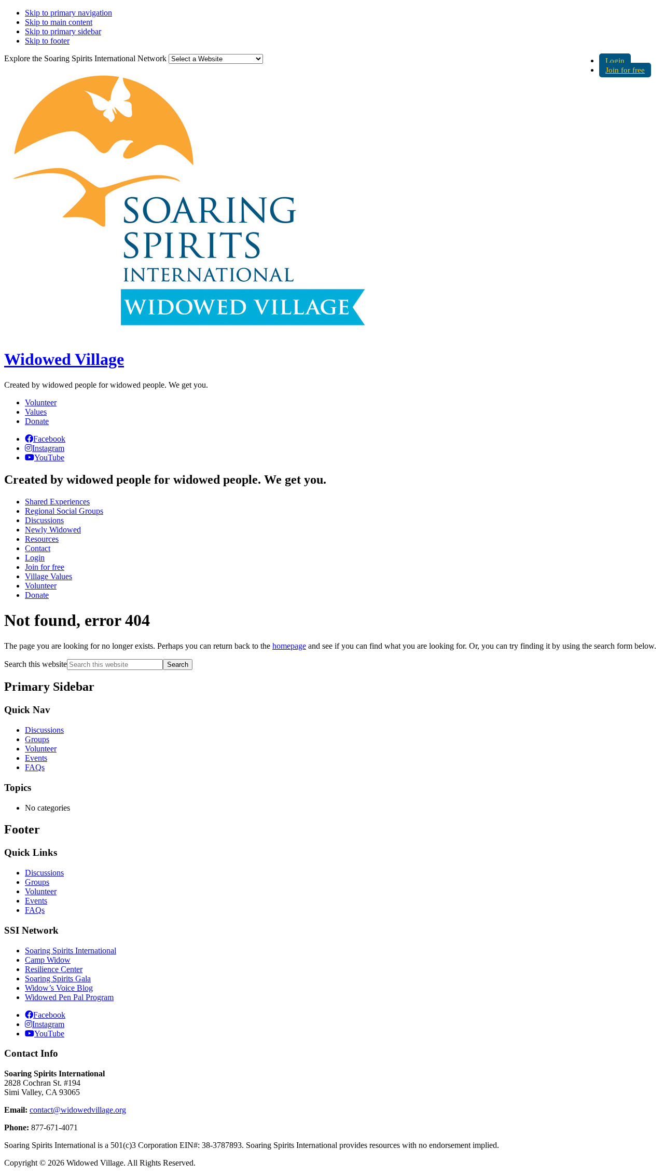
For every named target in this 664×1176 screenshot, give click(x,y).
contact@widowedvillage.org (78, 1109)
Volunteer (41, 402)
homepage (289, 645)
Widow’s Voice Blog (59, 987)
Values (36, 411)
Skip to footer (47, 40)
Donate (37, 421)
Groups (37, 739)
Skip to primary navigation (68, 12)
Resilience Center (53, 969)
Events (36, 758)
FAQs (35, 767)
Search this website (35, 664)
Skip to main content (58, 22)
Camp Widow (48, 959)
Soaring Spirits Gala (58, 978)
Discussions (44, 730)
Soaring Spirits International (70, 950)
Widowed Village (64, 359)
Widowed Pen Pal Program (69, 997)
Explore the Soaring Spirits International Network (85, 58)
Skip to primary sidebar (63, 31)
